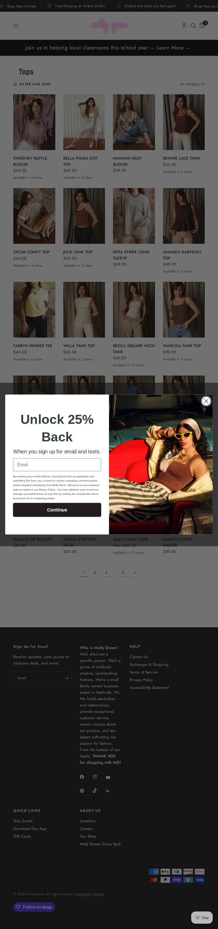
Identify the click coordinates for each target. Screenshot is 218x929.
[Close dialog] (206, 401)
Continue (57, 510)
